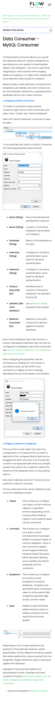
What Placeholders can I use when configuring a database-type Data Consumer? (27, 680)
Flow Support (9, 15)
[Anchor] (35, 100)
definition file (38, 303)
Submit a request (38, 690)
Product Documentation (28, 15)
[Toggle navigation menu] (49, 5)
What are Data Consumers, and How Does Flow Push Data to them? (27, 18)
